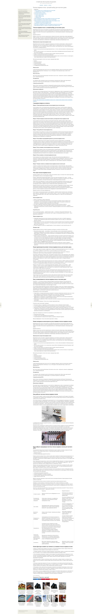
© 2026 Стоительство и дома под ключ (23, 610)
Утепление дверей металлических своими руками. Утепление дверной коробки (24, 28)
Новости (45, 5)
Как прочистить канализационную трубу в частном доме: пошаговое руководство (24, 16)
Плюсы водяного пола (40, 15)
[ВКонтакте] (37, 579)
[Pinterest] (45, 579)
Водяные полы (37, 575)
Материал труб (38, 17)
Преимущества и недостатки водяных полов (43, 11)
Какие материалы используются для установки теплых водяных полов (47, 20)
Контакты (37, 610)
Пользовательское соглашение (42, 610)
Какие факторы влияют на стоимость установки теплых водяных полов (47, 25)
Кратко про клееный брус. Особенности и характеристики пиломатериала (24, 12)
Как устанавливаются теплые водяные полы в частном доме (45, 19)
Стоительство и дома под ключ (46, 2)
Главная (41, 5)
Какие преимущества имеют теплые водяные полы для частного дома (47, 18)
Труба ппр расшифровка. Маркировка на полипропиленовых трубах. (24, 32)
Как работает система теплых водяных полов (43, 23)
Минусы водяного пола (40, 16)
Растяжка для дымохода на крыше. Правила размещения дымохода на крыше (24, 20)
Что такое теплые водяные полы (40, 13)
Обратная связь (55, 610)
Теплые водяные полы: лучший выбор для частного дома (45, 10)
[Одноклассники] (54, 579)
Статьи (49, 5)
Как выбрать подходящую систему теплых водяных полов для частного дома (48, 24)
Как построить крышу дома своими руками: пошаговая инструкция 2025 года (24, 24)
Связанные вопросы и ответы (40, 12)
